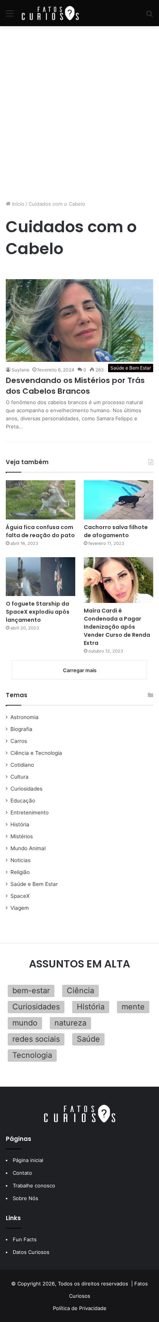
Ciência (80, 990)
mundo (24, 1022)
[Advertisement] (79, 113)
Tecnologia (32, 1055)
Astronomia (24, 717)
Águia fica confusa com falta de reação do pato (40, 531)
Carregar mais (79, 670)
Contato (22, 1173)
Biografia (21, 729)
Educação (22, 801)
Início (17, 204)
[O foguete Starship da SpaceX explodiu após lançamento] (40, 576)
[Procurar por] (149, 16)
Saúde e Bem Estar (34, 884)
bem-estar (31, 990)
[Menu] (10, 16)
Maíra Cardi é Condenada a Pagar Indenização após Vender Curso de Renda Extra (117, 627)
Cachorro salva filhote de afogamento (116, 531)
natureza (70, 1022)
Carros (18, 741)
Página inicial (28, 1160)
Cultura (19, 777)
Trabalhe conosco (34, 1185)
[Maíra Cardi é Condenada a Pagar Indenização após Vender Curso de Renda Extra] (118, 580)
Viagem (19, 908)
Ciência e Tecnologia (36, 753)
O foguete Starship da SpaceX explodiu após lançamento (37, 612)
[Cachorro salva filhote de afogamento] (118, 499)
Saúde (88, 1039)
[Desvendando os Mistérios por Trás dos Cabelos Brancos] (79, 320)
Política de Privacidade (80, 1308)
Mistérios (21, 836)
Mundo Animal (28, 848)
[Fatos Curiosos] (50, 13)
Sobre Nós (25, 1198)
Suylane (20, 370)
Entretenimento (29, 812)
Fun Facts (25, 1239)
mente (133, 1006)
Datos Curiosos (31, 1252)
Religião (20, 872)
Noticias (20, 860)
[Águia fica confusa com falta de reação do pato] (40, 499)
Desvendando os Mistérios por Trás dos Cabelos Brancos (75, 385)
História (19, 824)
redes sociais (36, 1039)
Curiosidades (26, 789)
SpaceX (20, 896)
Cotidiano (22, 765)
